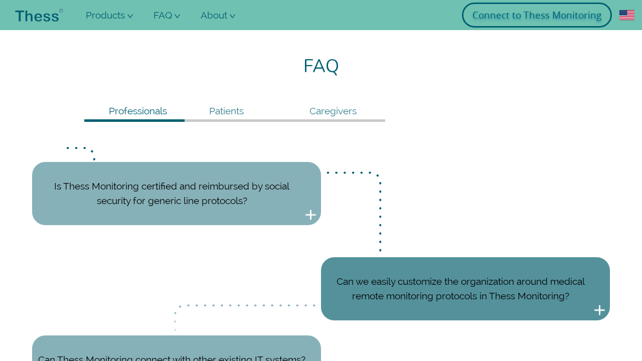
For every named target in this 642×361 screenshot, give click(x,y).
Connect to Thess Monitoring (536, 15)
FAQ (173, 20)
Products (113, 20)
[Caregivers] (335, 120)
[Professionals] (134, 120)
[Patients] (235, 120)
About (221, 20)
